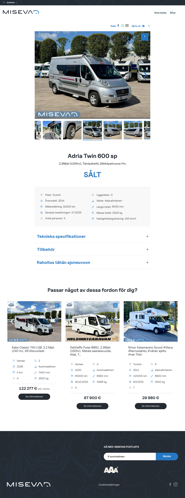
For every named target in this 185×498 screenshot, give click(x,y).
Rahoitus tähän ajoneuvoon (63, 262)
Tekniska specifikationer (61, 236)
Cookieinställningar (109, 484)
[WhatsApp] (122, 25)
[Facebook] (118, 25)
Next (145, 75)
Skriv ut (136, 26)
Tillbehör (46, 249)
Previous (40, 75)
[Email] (127, 25)
